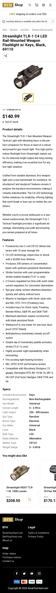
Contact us (8, 561)
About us (7, 540)
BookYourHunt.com (12, 532)
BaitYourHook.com (12, 536)
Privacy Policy (36, 536)
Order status (9, 553)
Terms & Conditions (38, 532)
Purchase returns (11, 557)
